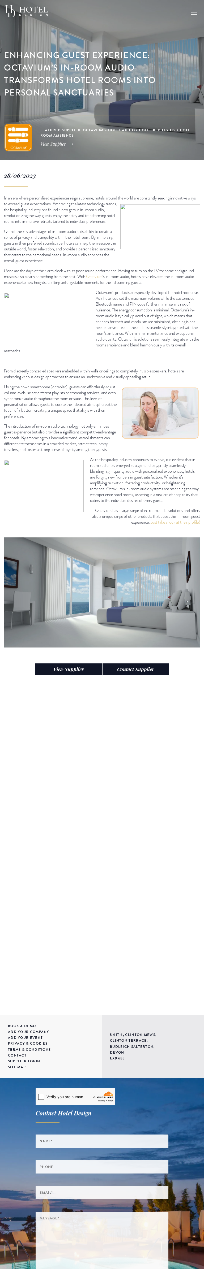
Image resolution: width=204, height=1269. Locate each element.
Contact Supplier (135, 669)
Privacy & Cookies (28, 1043)
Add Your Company (28, 1032)
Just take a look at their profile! (175, 522)
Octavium (94, 277)
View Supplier (68, 669)
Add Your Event (25, 1037)
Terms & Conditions (29, 1049)
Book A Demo (22, 1026)
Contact (17, 1055)
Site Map (17, 1067)
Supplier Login (24, 1061)
